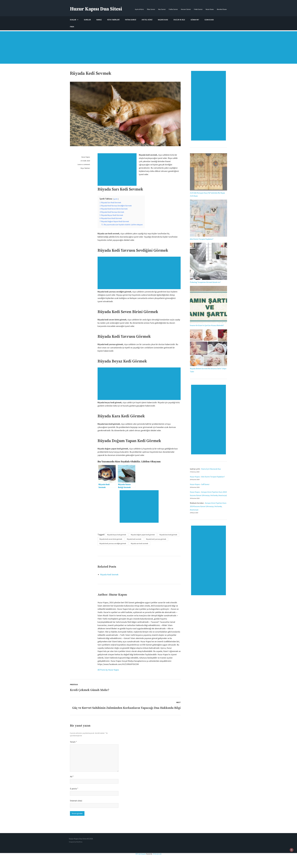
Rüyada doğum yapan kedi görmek (143, 535)
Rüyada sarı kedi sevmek (139, 543)
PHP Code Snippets (141, 854)
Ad (72, 776)
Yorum (73, 741)
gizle (116, 199)
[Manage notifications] (291, 850)
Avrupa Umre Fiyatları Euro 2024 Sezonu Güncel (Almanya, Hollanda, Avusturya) (208, 506)
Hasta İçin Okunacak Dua (211, 469)
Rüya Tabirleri (85, 168)
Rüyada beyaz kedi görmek (116, 535)
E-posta (74, 788)
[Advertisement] (148, 48)
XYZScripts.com (157, 854)
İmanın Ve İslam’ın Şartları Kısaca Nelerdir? (207, 325)
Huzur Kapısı (85, 157)
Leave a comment (84, 164)
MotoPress (79, 842)
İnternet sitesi (76, 800)
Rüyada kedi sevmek (134, 539)
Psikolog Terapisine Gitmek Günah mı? (205, 282)
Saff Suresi (205, 484)
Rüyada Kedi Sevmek (109, 574)
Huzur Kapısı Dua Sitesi (96, 9)
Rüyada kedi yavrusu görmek (156, 539)
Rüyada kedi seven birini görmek (111, 539)
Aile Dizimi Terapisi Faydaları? (201, 239)
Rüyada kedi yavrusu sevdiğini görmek (113, 543)
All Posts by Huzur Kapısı (108, 669)
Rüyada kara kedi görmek (168, 535)
